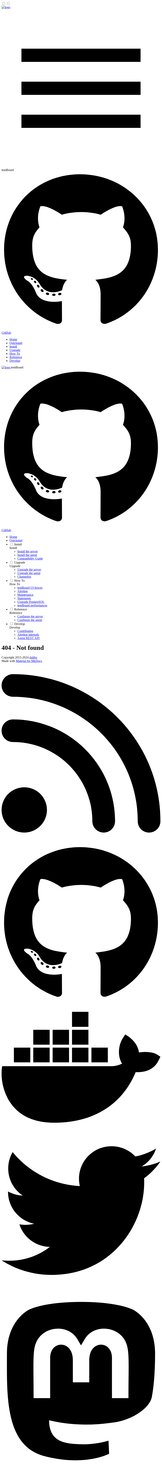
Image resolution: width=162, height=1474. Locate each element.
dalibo (33, 657)
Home (13, 339)
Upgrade (14, 350)
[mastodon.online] (81, 1470)
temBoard (17, 367)
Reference (15, 357)
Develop (14, 360)
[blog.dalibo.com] (81, 842)
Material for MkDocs (29, 661)
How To (14, 353)
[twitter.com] (81, 1288)
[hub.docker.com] (81, 1129)
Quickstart (15, 343)
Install (13, 346)
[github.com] (81, 1002)
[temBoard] (6, 7)
